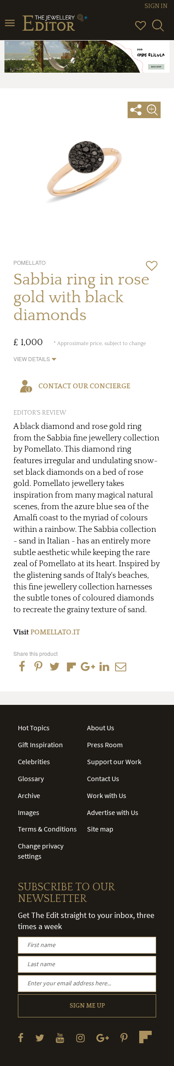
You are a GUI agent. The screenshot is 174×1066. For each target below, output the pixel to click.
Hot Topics (34, 727)
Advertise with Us (112, 812)
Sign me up (87, 1005)
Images (28, 812)
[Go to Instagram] (80, 1038)
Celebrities (34, 761)
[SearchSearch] (158, 29)
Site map (100, 828)
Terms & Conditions (47, 828)
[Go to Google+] (102, 1038)
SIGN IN (156, 6)
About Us (100, 727)
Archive (29, 795)
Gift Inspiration (40, 744)
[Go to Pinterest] (124, 1038)
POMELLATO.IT (55, 632)
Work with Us (106, 795)
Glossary (31, 778)
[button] (35, 358)
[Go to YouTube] (60, 1038)
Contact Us (103, 778)
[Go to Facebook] (21, 1038)
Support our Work (114, 761)
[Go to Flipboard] (145, 1037)
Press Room (105, 744)
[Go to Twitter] (39, 1038)
